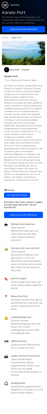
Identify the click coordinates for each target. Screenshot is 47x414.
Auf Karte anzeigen (17, 195)
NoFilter (5, 37)
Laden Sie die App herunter (23, 29)
